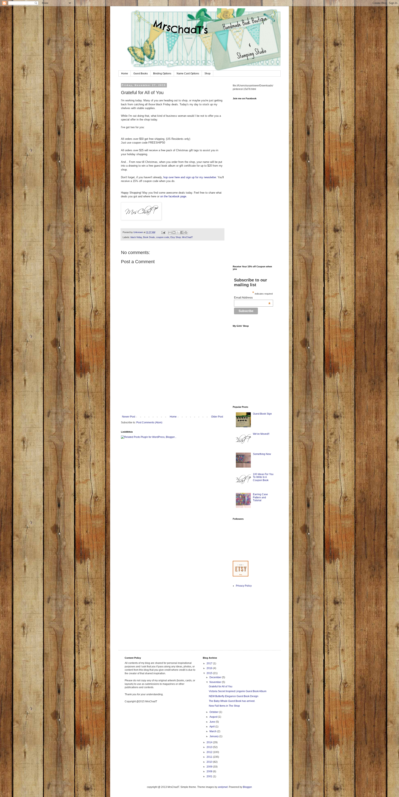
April (212, 726)
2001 (210, 776)
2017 (210, 663)
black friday (136, 237)
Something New (262, 454)
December (215, 677)
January (214, 736)
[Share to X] (178, 232)
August (213, 716)
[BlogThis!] (174, 232)
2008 (210, 771)
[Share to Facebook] (182, 232)
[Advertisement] (172, 384)
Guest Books (140, 73)
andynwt (223, 787)
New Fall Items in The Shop (224, 705)
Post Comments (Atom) (149, 422)
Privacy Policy (244, 585)
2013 (210, 747)
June (212, 721)
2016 (210, 668)
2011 (210, 756)
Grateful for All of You (220, 686)
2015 (210, 673)
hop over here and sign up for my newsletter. (190, 177)
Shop (207, 73)
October (214, 712)
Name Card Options (188, 73)
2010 (210, 761)
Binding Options (162, 73)
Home (124, 73)
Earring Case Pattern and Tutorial (260, 497)
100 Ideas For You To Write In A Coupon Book (263, 477)
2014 (210, 742)
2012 (210, 752)
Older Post (217, 416)
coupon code (162, 237)
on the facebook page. (173, 196)
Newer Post (128, 416)
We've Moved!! (261, 433)
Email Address (252, 297)
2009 (210, 766)
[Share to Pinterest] (186, 232)
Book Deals (149, 237)
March (213, 731)
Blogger (247, 787)
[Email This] (170, 232)
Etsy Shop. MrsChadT (181, 237)
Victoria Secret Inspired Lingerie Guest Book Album (237, 691)
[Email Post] (163, 232)
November (215, 682)
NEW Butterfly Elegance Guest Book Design (233, 696)
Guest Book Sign (262, 413)
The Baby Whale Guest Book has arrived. (232, 701)
